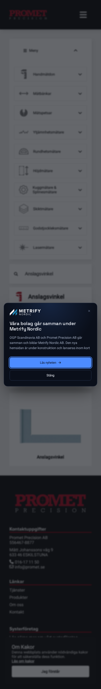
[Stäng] (89, 311)
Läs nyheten (48, 362)
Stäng (50, 375)
